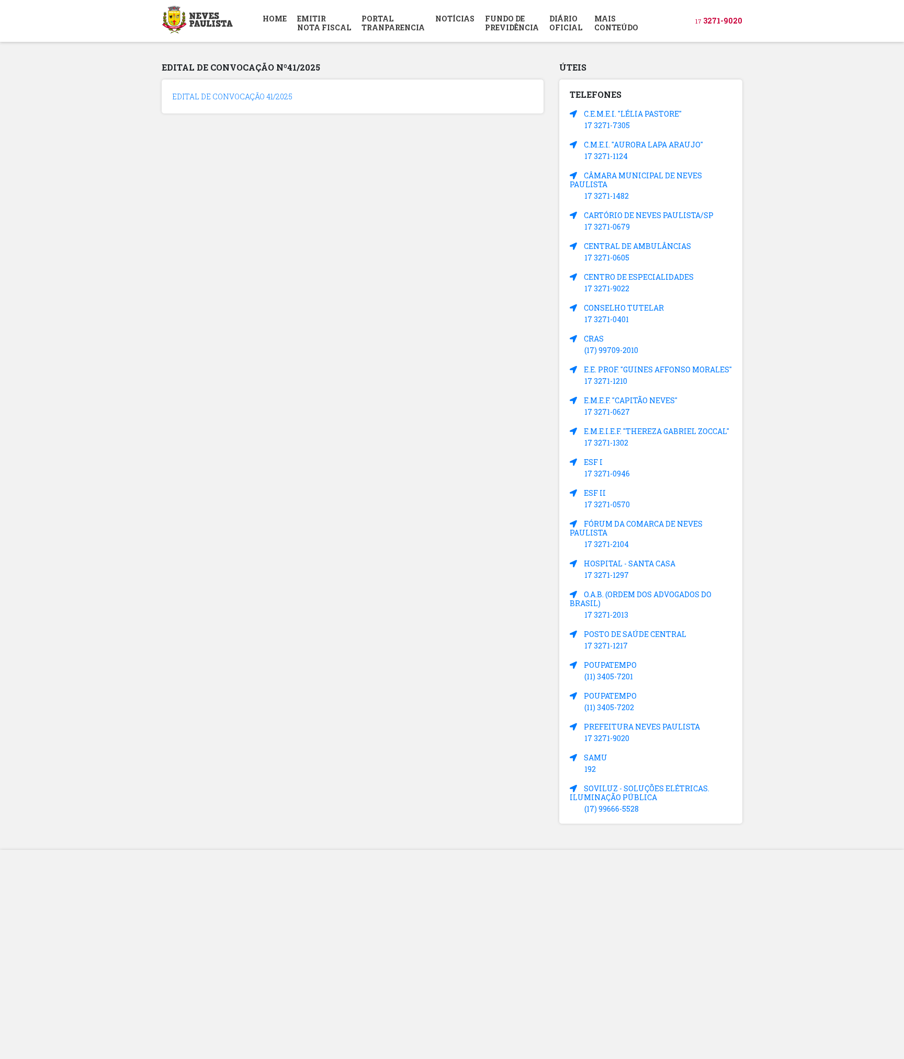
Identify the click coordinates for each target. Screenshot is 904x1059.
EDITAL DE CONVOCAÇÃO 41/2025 (232, 96)
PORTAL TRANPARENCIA (393, 23)
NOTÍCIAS (454, 18)
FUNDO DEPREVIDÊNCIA (512, 23)
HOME (275, 18)
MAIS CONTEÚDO (616, 23)
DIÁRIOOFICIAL (565, 23)
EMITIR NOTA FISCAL (324, 23)
